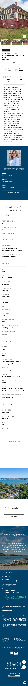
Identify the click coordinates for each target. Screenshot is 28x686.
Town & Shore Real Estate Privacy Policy (14, 659)
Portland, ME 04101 (12, 592)
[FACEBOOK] (7, 664)
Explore (14, 517)
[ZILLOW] (14, 664)
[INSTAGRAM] (10, 664)
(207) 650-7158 (9, 586)
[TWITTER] (17, 664)
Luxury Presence (18, 668)
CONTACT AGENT (14, 192)
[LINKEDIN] (20, 664)
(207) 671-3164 (7, 182)
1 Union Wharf (10, 591)
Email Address (7, 611)
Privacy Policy (7, 626)
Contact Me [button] (14, 560)
